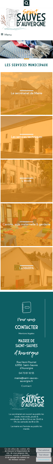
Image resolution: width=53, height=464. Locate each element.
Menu (8, 34)
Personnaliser (43, 459)
